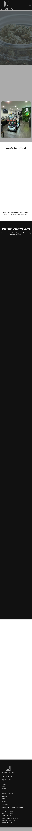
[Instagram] (6, 776)
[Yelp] (12, 776)
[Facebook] (3, 776)
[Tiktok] (9, 776)
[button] (30, 5)
